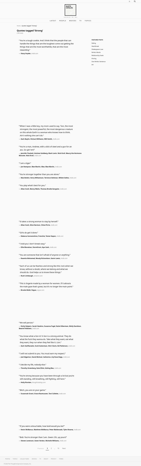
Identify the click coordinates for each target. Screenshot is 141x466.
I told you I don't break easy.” (33, 243)
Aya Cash (45, 247)
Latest (53, 21)
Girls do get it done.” (29, 232)
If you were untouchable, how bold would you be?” (42, 426)
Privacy (53, 459)
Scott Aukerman (41, 346)
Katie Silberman (62, 326)
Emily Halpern (26, 326)
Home (19, 26)
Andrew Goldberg (41, 153)
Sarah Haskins (37, 326)
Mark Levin (52, 153)
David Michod (37, 357)
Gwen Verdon (39, 441)
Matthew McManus (41, 430)
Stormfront (37, 247)
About (46, 459)
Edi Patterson (62, 346)
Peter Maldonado (56, 430)
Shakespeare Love (97, 49)
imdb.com (34, 53)
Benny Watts (35, 189)
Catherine (47, 357)
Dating (94, 43)
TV (80, 21)
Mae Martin (36, 167)
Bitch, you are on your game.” (33, 390)
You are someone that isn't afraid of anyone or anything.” (45, 255)
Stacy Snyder (26, 53)
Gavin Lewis (55, 258)
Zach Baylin (25, 139)
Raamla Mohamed (28, 258)
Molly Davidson (75, 326)
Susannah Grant (27, 394)
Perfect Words (96, 52)
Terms (61, 459)
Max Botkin (25, 178)
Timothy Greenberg (28, 368)
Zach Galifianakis (27, 346)
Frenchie (41, 236)
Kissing (94, 58)
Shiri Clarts (52, 346)
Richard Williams (37, 139)
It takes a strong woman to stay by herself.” (39, 221)
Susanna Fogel (49, 326)
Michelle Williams (52, 441)
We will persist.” (27, 322)
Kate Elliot (40, 368)
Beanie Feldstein (25, 328)
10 (58, 448)
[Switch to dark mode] (129, 1)
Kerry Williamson (37, 178)
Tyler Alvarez (68, 430)
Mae (43, 167)
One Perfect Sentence (99, 61)
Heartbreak (95, 46)
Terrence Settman (51, 178)
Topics (88, 21)
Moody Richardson (43, 258)
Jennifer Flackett (27, 153)
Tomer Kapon (51, 236)
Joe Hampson (26, 167)
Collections (24, 459)
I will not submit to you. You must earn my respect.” (43, 353)
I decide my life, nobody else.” (33, 364)
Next (64, 448)
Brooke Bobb (26, 290)
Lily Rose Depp (56, 357)
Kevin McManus (27, 430)
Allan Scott (25, 189)
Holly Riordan (26, 382)
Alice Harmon (35, 225)
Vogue (33, 290)
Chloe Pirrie (45, 225)
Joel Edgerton (26, 357)
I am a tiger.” (25, 163)
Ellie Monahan (26, 247)
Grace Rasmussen (41, 394)
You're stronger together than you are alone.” (40, 174)
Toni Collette (53, 394)
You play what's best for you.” (33, 185)
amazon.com (38, 276)
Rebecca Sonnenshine (29, 236)
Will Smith (48, 139)
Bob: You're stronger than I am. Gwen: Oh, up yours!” (43, 437)
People (62, 21)
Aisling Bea (49, 368)
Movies (72, 21)
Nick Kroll (61, 153)
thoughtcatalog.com (39, 382)
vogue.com (40, 290)
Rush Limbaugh (27, 276)
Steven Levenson (27, 441)
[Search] (135, 1)
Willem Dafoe (64, 178)
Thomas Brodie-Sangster (49, 189)
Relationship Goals (98, 55)
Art (93, 65)
